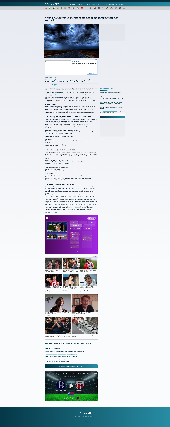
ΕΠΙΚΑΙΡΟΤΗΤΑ (104, 4)
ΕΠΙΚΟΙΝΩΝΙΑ (77, 416)
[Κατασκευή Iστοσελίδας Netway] (87, 422)
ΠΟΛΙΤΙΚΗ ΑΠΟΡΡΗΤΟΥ (85, 416)
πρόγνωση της (61, 92)
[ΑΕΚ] (54, 8)
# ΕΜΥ (60, 343)
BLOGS (93, 4)
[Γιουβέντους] (103, 8)
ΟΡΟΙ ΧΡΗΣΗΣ (92, 416)
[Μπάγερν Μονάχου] (116, 8)
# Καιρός (81, 343)
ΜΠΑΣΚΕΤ (80, 4)
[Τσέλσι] (78, 8)
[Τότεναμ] (86, 8)
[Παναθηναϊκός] (50, 8)
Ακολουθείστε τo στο (71, 366)
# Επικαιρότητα (66, 343)
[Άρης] (61, 8)
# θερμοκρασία (75, 343)
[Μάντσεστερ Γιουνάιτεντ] (69, 8)
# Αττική (56, 343)
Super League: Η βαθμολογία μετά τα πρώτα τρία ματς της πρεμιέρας (61, 356)
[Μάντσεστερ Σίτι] (73, 8)
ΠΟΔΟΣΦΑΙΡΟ (73, 4)
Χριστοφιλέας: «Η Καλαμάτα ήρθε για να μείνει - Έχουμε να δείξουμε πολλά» (63, 359)
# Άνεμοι (51, 343)
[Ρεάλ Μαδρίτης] (90, 8)
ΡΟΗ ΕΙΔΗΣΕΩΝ (119, 4)
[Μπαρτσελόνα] (95, 8)
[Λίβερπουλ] (65, 8)
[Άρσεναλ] (82, 8)
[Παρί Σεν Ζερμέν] (120, 8)
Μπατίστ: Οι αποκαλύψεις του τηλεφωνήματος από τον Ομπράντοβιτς (61, 354)
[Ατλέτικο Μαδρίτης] (99, 8)
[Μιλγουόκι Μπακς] (124, 8)
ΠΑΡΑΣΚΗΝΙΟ (87, 4)
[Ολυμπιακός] (46, 8)
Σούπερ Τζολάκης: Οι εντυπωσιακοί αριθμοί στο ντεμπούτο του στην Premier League (65, 351)
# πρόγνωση (88, 343)
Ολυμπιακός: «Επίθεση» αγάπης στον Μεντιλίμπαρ (57, 361)
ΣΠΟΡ (97, 4)
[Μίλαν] (107, 8)
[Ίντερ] (111, 8)
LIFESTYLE (111, 4)
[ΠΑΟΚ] (58, 8)
